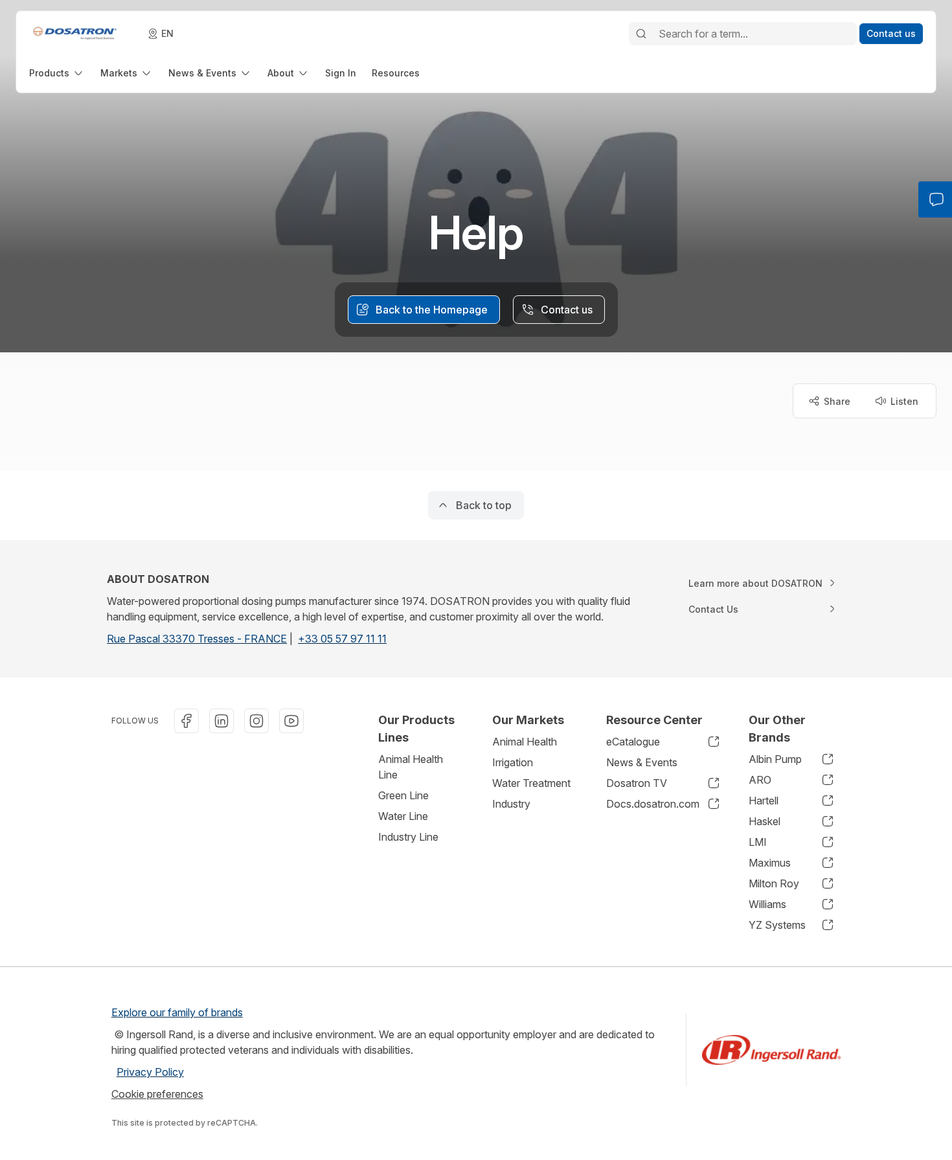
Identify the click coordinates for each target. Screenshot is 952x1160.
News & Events (641, 762)
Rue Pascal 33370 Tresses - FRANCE (197, 638)
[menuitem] (57, 73)
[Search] (641, 33)
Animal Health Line (410, 767)
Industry (511, 803)
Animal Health (524, 741)
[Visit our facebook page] (186, 721)
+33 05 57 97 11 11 (342, 638)
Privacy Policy (150, 1071)
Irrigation (512, 762)
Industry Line (408, 836)
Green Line (403, 795)
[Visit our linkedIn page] (221, 721)
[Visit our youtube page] (291, 721)
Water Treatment (531, 783)
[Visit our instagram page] (256, 721)
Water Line (403, 816)
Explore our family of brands (177, 1012)
